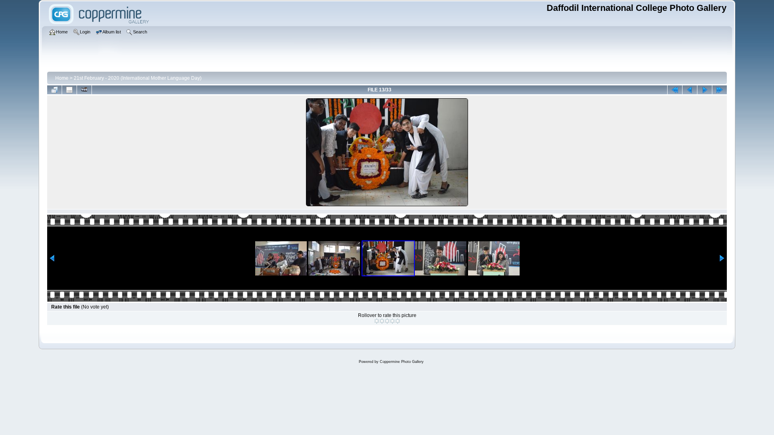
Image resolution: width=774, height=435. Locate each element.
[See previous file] (689, 89)
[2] (382, 321)
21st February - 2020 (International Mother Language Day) (138, 78)
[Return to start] (675, 89)
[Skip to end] (719, 89)
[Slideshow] (84, 89)
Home (62, 78)
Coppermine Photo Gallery (402, 362)
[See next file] (704, 89)
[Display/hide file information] (69, 89)
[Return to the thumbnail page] (54, 89)
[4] (392, 321)
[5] (397, 321)
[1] (376, 321)
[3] (387, 321)
